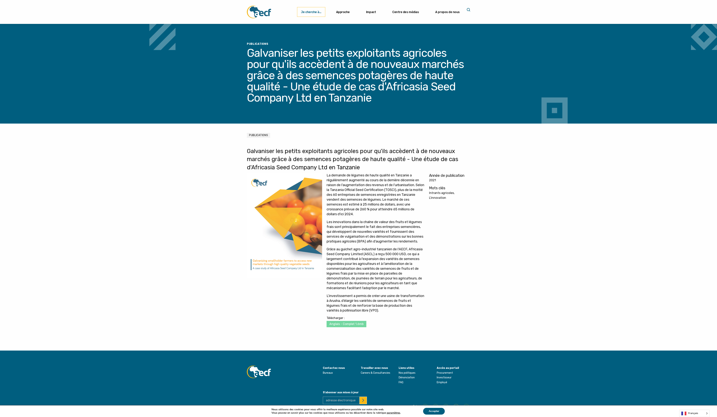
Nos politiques (407, 372)
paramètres (393, 413)
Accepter (434, 411)
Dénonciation (407, 377)
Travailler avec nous (374, 368)
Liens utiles (406, 368)
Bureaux (328, 372)
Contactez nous (334, 368)
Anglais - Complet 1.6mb (346, 324)
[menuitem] (311, 12)
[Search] (468, 11)
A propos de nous (447, 12)
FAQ (401, 382)
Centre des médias (405, 12)
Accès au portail (448, 368)
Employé (442, 382)
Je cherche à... (311, 12)
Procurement (445, 372)
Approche (343, 12)
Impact (371, 12)
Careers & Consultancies (375, 372)
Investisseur (444, 377)
